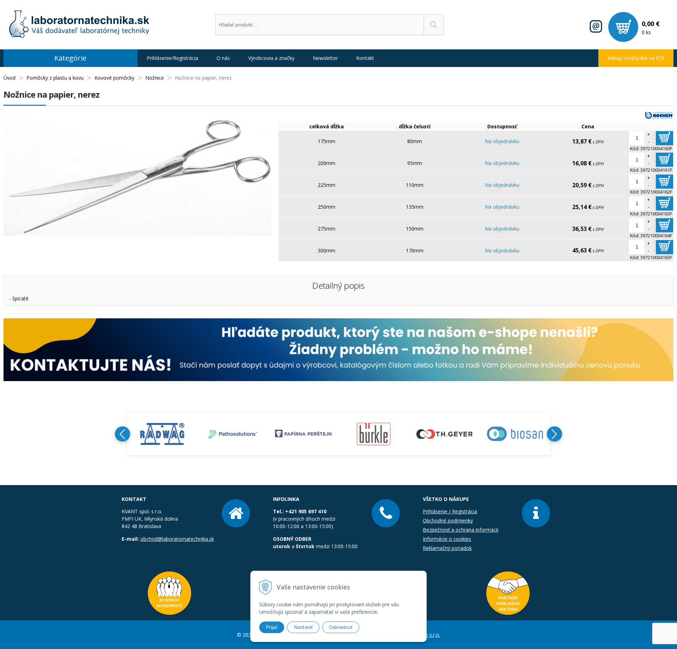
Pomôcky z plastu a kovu (55, 77)
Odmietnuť (341, 627)
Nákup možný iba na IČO (636, 58)
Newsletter (325, 58)
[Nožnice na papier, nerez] (138, 231)
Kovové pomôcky (114, 77)
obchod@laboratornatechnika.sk (177, 538)
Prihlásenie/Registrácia (172, 58)
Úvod (10, 77)
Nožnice (154, 77)
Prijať (271, 627)
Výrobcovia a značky (271, 58)
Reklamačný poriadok (447, 548)
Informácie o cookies (447, 538)
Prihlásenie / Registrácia (450, 511)
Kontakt (365, 58)
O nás (223, 58)
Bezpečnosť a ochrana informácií (460, 529)
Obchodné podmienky (448, 520)
